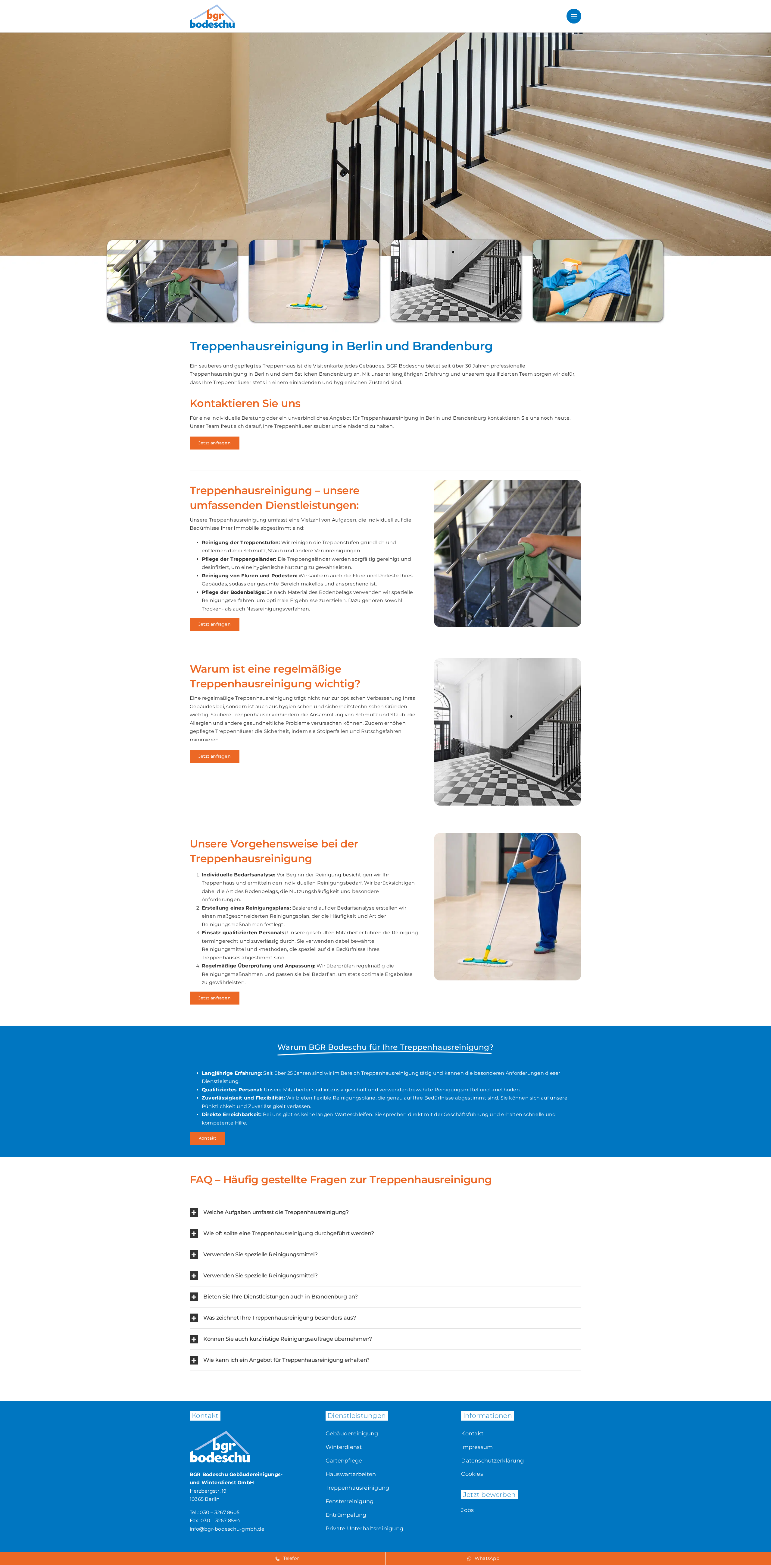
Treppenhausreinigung (357, 1488)
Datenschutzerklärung (492, 1460)
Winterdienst (344, 1447)
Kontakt (472, 1433)
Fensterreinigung (350, 1501)
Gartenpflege (344, 1460)
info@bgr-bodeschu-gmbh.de (227, 1529)
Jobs (467, 1510)
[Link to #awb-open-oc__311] (574, 16)
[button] (385, 1212)
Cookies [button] (472, 1474)
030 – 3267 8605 (219, 1512)
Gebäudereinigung (352, 1433)
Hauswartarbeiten (351, 1474)
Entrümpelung (346, 1515)
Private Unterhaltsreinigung (364, 1528)
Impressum (477, 1447)
